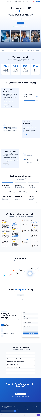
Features (7, 1)
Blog (23, 1)
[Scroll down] (20, 44)
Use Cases (11, 1)
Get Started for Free (19, 393)
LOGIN (38, 1)
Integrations (19, 1)
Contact (27, 1)
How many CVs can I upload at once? (12, 364)
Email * (24, 316)
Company (24, 320)
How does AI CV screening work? (12, 355)
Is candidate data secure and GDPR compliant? (14, 367)
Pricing (16, 1)
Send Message (31, 333)
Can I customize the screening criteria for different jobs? (15, 361)
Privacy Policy (27, 409)
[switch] (21, 295)
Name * (24, 312)
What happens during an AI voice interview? (14, 358)
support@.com (36, 406)
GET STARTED (5, 104)
